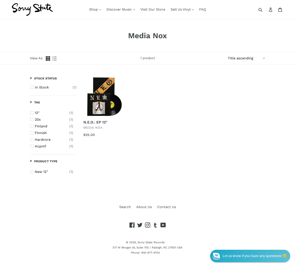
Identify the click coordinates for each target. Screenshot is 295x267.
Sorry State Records (151, 242)
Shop (94, 9)
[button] (250, 256)
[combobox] (265, 9)
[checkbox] (55, 87)
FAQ (202, 9)
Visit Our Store (152, 9)
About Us (144, 207)
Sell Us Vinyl (181, 9)
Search (125, 207)
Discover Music (119, 9)
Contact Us (166, 207)
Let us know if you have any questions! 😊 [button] (255, 256)
